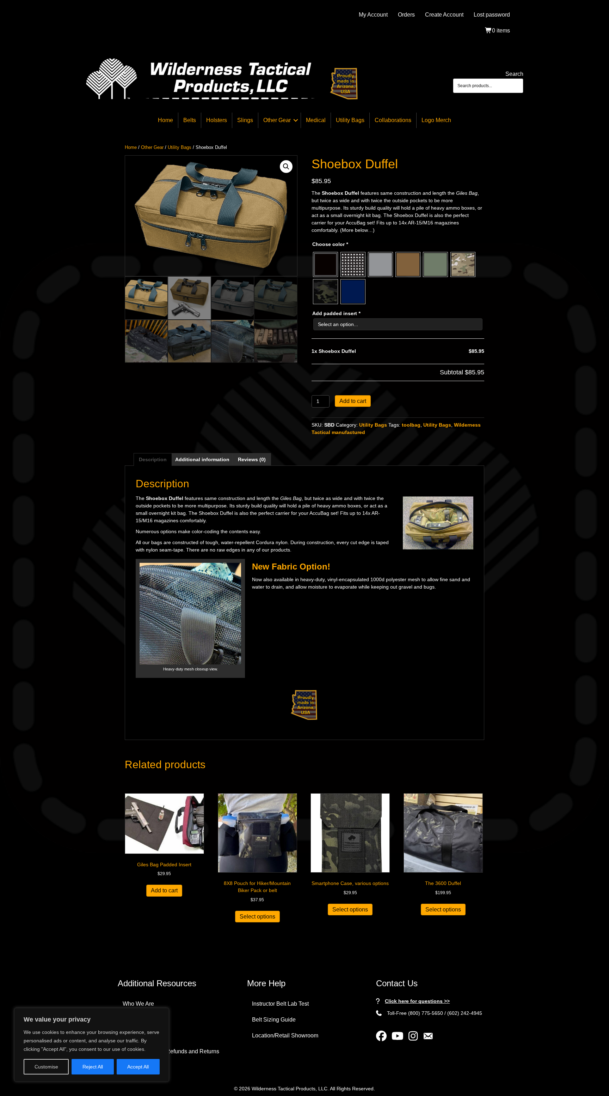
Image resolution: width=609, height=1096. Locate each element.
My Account (373, 15)
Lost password (492, 15)
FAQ (128, 1020)
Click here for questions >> (417, 1001)
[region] (91, 1045)
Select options (257, 917)
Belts (189, 120)
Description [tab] (153, 459)
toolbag (411, 425)
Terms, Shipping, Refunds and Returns (171, 1051)
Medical (316, 120)
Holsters (216, 120)
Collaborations (393, 120)
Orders (406, 15)
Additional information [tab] (202, 459)
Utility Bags (350, 120)
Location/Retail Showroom (285, 1035)
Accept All (138, 1067)
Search (514, 74)
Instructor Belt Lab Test (280, 1004)
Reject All (92, 1067)
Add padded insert (336, 313)
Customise (46, 1067)
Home (165, 120)
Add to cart (352, 401)
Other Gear (277, 120)
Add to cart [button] (164, 890)
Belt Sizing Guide (274, 1020)
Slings (245, 120)
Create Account (444, 15)
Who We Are (138, 1004)
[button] (296, 120)
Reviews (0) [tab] (252, 459)
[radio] (325, 264)
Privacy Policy (140, 1035)
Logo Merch (436, 120)
